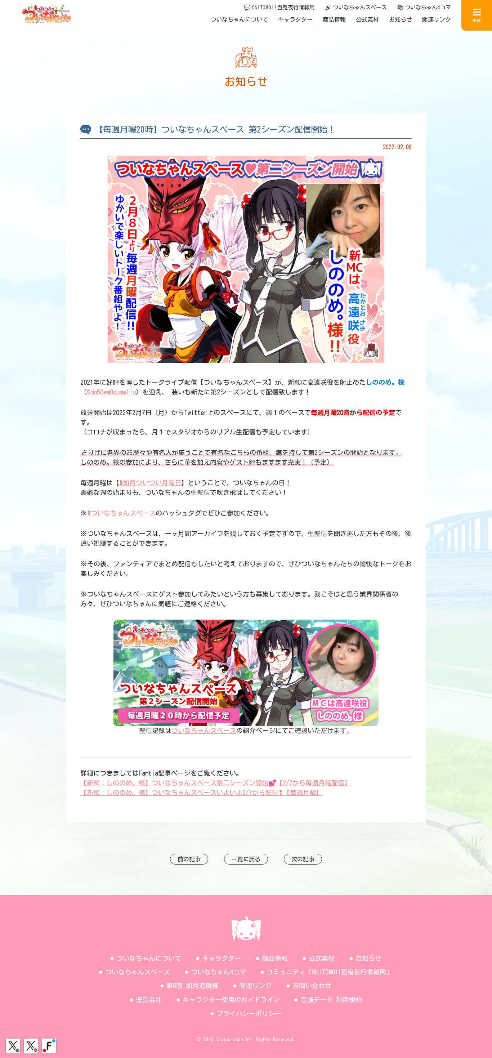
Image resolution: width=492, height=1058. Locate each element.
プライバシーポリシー (248, 1013)
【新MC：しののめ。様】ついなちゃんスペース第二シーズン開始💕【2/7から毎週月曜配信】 (215, 783)
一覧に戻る (246, 859)
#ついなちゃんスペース (121, 513)
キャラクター (295, 19)
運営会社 (149, 999)
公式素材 (367, 19)
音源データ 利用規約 (331, 999)
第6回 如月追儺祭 (192, 985)
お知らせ (400, 19)
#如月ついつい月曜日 (150, 482)
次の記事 (302, 859)
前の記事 (189, 859)
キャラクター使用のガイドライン (231, 999)
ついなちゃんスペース (203, 730)
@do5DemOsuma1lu (111, 392)
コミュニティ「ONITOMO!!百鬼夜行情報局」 (330, 972)
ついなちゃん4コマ (218, 972)
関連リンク (436, 19)
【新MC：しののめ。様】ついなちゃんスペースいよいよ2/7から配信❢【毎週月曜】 (201, 792)
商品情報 (334, 19)
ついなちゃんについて (239, 19)
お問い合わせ (311, 985)
